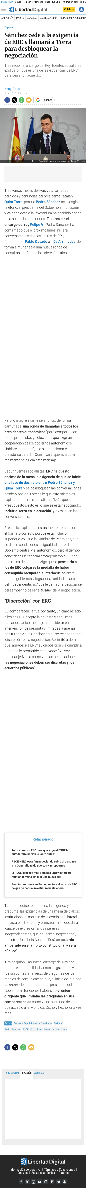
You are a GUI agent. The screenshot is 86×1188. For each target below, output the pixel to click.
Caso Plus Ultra (52, 2)
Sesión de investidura (55, 1029)
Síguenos (47, 100)
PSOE (26, 1029)
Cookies (22, 1173)
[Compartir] (7, 100)
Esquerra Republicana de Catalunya (33, 1023)
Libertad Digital (43, 1161)
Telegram (58, 1181)
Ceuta (18, 2)
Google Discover (45, 1181)
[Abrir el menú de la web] (4, 9)
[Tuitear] (14, 100)
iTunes (64, 1181)
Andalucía (7, 18)
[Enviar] (21, 100)
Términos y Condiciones (59, 1169)
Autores (64, 1173)
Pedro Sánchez (13, 1029)
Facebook (21, 1181)
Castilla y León (48, 18)
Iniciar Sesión (81, 9)
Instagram (33, 1181)
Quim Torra (36, 1029)
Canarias (32, 18)
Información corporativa (25, 1169)
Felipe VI (58, 1023)
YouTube (39, 1181)
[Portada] (28, 9)
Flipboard (52, 1181)
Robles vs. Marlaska (33, 2)
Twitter (27, 1181)
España (8, 27)
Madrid (20, 18)
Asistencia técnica (43, 1173)
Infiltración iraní (70, 2)
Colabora (69, 9)
